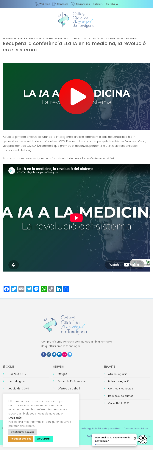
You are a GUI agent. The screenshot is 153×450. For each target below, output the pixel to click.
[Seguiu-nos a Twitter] (54, 354)
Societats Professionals (72, 381)
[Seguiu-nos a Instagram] (48, 354)
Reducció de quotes (120, 395)
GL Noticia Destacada (49, 38)
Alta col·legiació (117, 374)
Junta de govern (17, 381)
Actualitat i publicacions (19, 38)
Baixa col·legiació (118, 381)
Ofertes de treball (69, 388)
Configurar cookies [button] (22, 432)
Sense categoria (126, 38)
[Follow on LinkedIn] (59, 354)
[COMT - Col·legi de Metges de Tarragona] (76, 20)
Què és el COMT (17, 374)
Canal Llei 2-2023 (118, 403)
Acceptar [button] (43, 438)
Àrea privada (83, 4)
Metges (62, 374)
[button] (5, 20)
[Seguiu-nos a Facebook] (43, 354)
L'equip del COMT (18, 388)
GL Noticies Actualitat (78, 38)
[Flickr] (64, 354)
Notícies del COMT (104, 38)
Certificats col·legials (120, 388)
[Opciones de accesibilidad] (142, 439)
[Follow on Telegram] (69, 354)
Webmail (44, 4)
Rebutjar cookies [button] (21, 438)
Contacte (62, 4)
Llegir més (15, 418)
